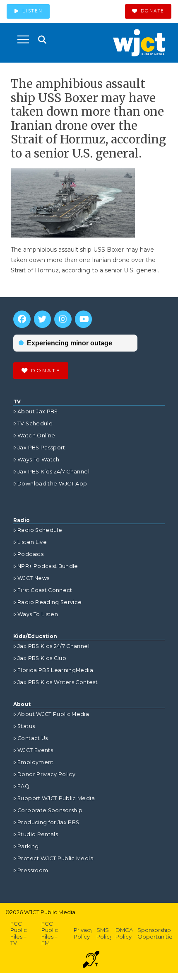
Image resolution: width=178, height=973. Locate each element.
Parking (27, 846)
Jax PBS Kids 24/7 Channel (53, 471)
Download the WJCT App (52, 483)
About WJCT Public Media (53, 714)
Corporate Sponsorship (49, 810)
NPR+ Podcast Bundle (47, 566)
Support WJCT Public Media (56, 798)
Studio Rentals (37, 834)
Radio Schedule (39, 530)
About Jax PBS (37, 411)
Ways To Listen (37, 614)
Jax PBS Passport (41, 447)
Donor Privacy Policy (46, 774)
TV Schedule (35, 423)
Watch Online (36, 435)
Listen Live (32, 542)
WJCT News (33, 578)
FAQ (23, 786)
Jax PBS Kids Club (41, 658)
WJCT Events (35, 750)
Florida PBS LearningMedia (55, 670)
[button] (23, 39)
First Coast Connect (44, 590)
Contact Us (32, 738)
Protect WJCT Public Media (55, 858)
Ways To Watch (38, 459)
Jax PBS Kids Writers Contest (57, 682)
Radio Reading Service (49, 602)
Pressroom (32, 870)
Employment (35, 762)
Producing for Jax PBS (48, 822)
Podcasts (30, 554)
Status (26, 726)
